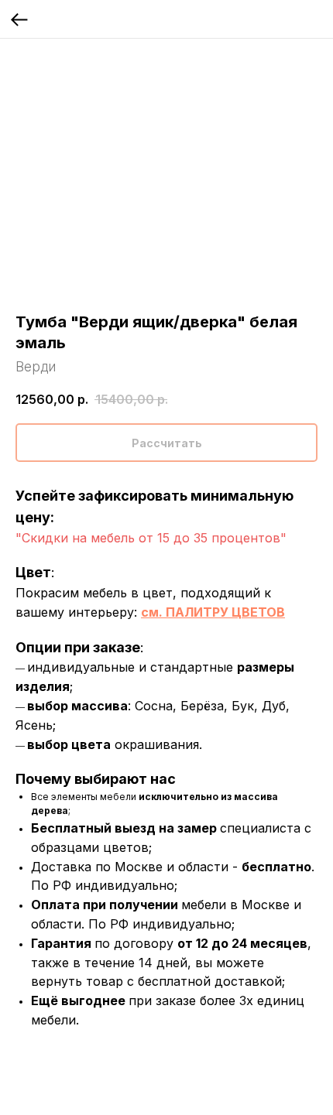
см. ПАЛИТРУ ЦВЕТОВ (213, 612)
